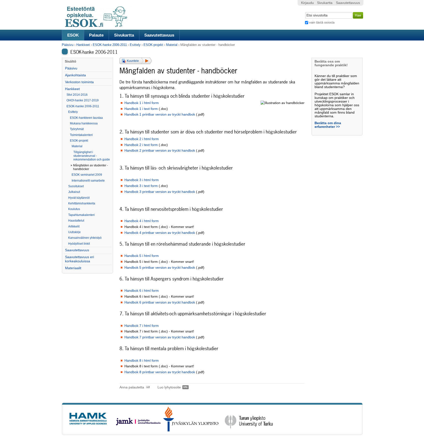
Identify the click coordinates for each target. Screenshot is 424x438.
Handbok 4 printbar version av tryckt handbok (159, 233)
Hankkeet (83, 45)
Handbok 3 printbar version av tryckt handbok (159, 192)
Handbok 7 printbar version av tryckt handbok (159, 337)
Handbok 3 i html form (141, 180)
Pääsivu (67, 45)
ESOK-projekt (153, 45)
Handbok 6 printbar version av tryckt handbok (159, 302)
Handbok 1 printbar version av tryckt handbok (159, 114)
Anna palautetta (131, 387)
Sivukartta (124, 35)
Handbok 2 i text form (141, 145)
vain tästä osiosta (321, 22)
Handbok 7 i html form (141, 326)
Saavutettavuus (159, 35)
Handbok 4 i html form (141, 221)
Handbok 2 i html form (141, 139)
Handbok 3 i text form (141, 186)
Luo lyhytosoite (169, 387)
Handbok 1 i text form (141, 109)
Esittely (135, 45)
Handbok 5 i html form (141, 256)
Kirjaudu (307, 3)
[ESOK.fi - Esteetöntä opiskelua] (98, 26)
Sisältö (70, 61)
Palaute (96, 35)
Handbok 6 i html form (141, 290)
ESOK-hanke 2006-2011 (110, 45)
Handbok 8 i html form (141, 360)
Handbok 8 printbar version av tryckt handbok (159, 372)
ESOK (73, 35)
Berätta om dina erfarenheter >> (328, 125)
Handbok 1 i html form (141, 103)
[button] (135, 61)
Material (171, 45)
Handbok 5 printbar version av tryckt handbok (159, 267)
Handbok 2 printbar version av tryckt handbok (160, 150)
